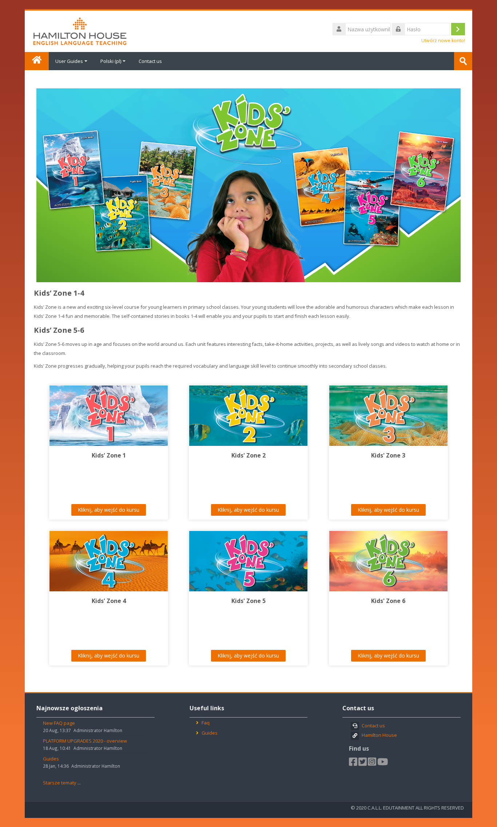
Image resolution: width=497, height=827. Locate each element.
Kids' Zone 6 (388, 601)
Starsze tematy (59, 782)
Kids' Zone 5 (248, 601)
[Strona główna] (80, 30)
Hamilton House (379, 735)
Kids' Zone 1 (109, 455)
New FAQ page (59, 723)
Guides (51, 758)
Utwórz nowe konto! (443, 40)
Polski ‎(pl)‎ (110, 61)
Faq (206, 722)
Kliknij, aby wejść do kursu (108, 509)
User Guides (69, 61)
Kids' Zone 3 (388, 455)
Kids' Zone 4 (109, 601)
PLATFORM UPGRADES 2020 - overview (85, 741)
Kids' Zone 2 (248, 455)
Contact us (150, 61)
